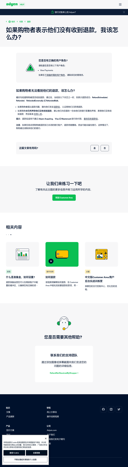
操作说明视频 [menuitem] (53, 416)
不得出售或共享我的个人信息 (25, 460)
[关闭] (45, 438)
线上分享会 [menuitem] (52, 412)
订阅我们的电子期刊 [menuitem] (56, 439)
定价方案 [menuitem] (10, 430)
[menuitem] (103, 409)
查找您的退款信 (91, 119)
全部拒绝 (36, 453)
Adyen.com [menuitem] (52, 430)
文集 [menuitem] (8, 412)
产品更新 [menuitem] (10, 416)
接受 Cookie (14, 453)
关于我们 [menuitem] (51, 434)
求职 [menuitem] (49, 443)
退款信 (57, 107)
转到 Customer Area (64, 197)
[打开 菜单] (120, 4)
